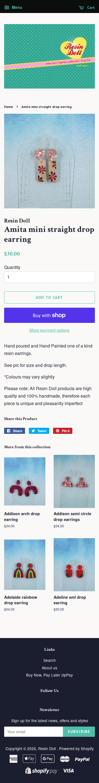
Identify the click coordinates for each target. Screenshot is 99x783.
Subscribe (79, 731)
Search (49, 660)
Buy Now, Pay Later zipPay (49, 675)
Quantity (12, 267)
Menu (16, 7)
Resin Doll (47, 748)
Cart (90, 7)
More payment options (49, 330)
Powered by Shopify (76, 748)
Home (8, 107)
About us (49, 667)
